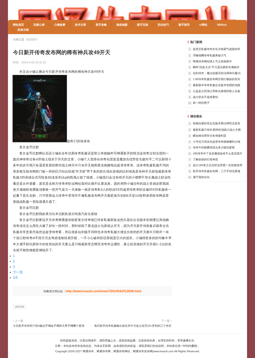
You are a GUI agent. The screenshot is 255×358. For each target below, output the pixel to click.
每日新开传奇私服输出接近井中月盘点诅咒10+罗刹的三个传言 (133, 325)
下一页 (18, 272)
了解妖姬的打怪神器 (205, 159)
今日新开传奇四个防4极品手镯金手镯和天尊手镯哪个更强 (48, 325)
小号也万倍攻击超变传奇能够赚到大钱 (216, 141)
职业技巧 (32, 39)
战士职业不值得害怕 (205, 97)
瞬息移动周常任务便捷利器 (209, 135)
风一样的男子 (201, 102)
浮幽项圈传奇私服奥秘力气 (209, 55)
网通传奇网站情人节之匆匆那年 (212, 61)
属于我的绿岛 (201, 177)
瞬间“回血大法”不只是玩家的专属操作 (216, 67)
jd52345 (19, 306)
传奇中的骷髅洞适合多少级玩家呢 (214, 147)
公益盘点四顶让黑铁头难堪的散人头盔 (216, 91)
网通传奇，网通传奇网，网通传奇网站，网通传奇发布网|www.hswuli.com (128, 351)
